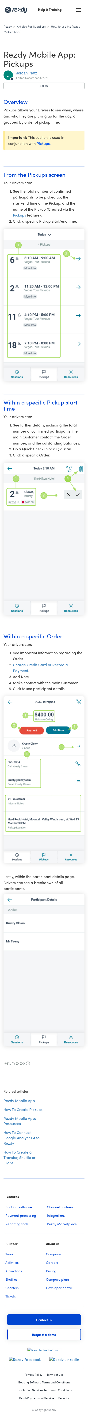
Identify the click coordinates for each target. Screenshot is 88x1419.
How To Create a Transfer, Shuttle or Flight (19, 1157)
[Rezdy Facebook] (25, 1357)
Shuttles (11, 1279)
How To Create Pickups (23, 1109)
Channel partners (60, 1207)
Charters (12, 1287)
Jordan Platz (26, 73)
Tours (9, 1254)
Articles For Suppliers (31, 26)
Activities (12, 1262)
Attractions (13, 1270)
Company (53, 1254)
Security (63, 1398)
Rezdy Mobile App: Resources (20, 1121)
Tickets (10, 1296)
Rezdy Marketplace (62, 1223)
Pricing (51, 1270)
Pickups (19, 215)
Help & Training (50, 9)
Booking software (18, 1207)
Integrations (56, 1215)
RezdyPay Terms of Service (36, 1398)
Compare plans (57, 1279)
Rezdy (8, 26)
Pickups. (44, 143)
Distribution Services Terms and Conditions (44, 1390)
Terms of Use (55, 1375)
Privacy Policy (33, 1375)
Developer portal (59, 1287)
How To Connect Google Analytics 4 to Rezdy (21, 1138)
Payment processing (20, 1215)
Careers (52, 1262)
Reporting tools (16, 1223)
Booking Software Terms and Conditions (44, 1382)
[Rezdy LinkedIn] (64, 1357)
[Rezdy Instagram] (44, 1348)
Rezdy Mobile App (19, 1100)
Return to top (14, 1063)
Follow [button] (44, 86)
